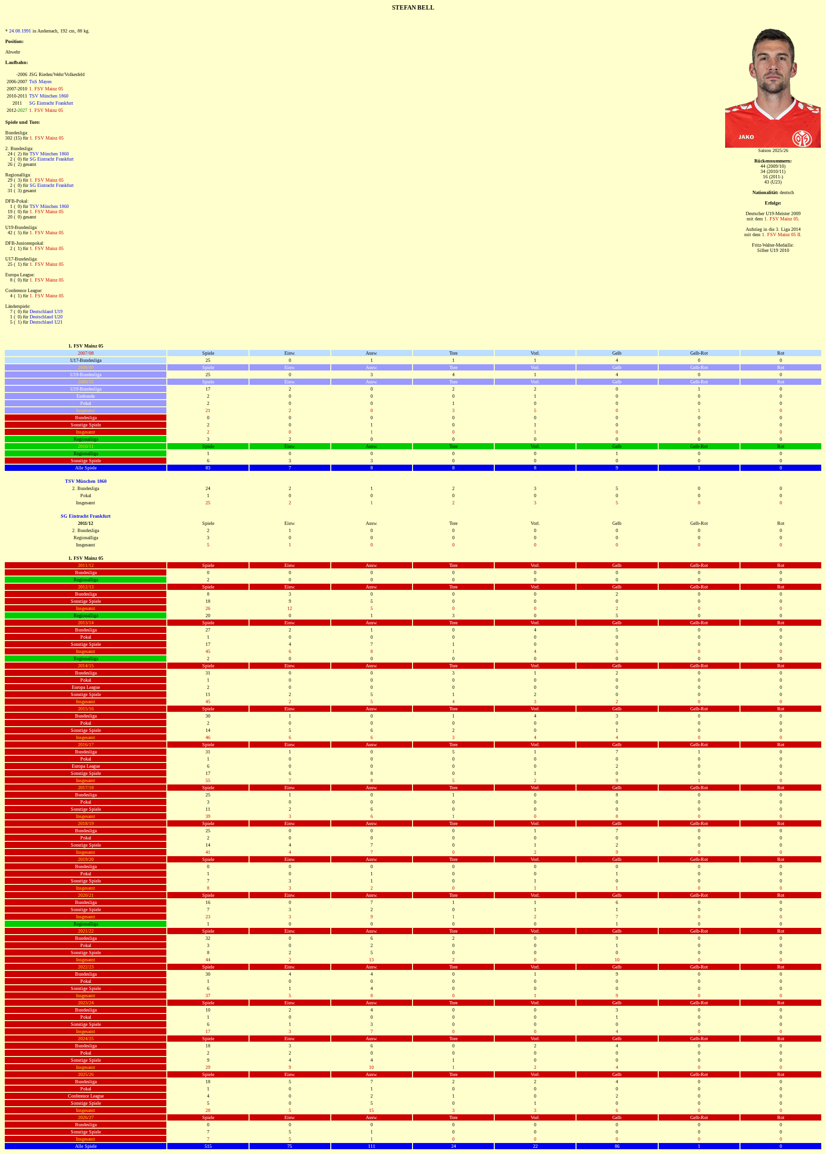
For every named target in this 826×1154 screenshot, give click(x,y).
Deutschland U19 (46, 311)
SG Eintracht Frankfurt (51, 103)
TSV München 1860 (48, 95)
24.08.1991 (20, 30)
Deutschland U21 (46, 322)
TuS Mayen (40, 81)
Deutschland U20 (46, 316)
